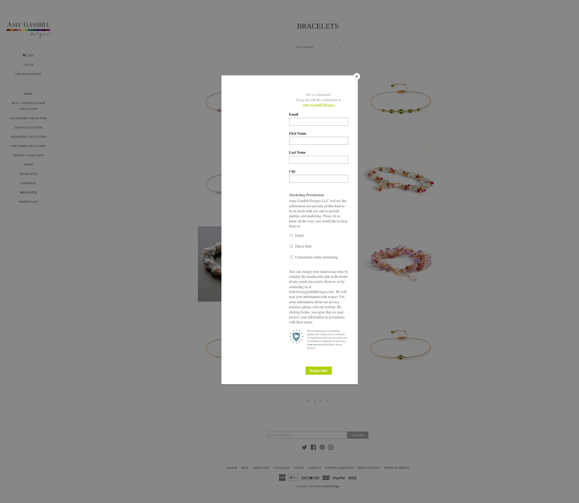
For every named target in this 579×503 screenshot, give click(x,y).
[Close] (356, 76)
